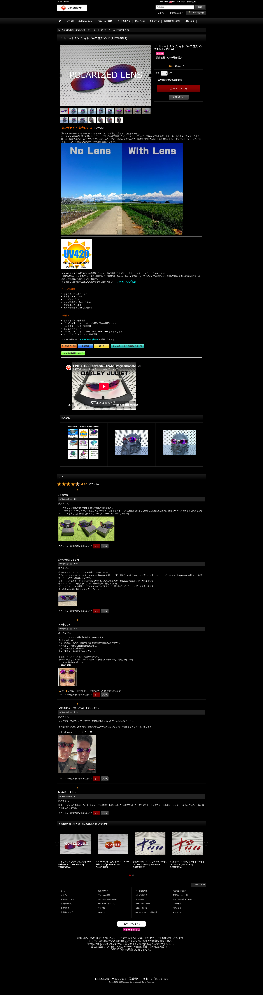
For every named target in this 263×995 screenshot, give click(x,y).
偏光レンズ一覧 (141, 908)
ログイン (161, 13)
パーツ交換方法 (141, 891)
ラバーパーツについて (106, 904)
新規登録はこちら (176, 13)
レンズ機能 (139, 899)
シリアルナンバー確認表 (107, 899)
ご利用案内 (177, 904)
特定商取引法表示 (179, 891)
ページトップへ (200, 884)
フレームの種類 (104, 895)
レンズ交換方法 (141, 895)
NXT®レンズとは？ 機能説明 (146, 912)
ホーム (63, 891)
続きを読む (66, 665)
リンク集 (101, 908)
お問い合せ (177, 908)
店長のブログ (103, 891)
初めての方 (65, 908)
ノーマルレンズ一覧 (143, 904)
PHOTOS (101, 912)
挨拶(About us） (67, 904)
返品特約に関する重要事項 (170, 80)
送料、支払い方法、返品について (185, 899)
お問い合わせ (179, 97)
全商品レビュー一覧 (180, 895)
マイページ (177, 912)
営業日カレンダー (67, 912)
